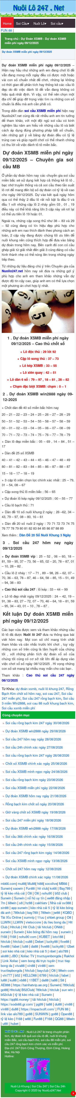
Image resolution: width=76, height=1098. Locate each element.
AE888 (6, 984)
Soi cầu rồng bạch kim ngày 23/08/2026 (34, 779)
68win (12, 902)
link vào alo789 (12, 1013)
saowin (18, 888)
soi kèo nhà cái (14, 951)
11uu (41, 917)
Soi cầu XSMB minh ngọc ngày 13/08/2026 (36, 860)
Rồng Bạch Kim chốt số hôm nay (37, 691)
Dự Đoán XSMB (31, 38)
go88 (4, 989)
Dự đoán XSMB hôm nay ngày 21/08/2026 (35, 795)
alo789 (63, 951)
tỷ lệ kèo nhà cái (13, 893)
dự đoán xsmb (26, 688)
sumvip (29, 917)
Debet (40, 941)
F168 (49, 1018)
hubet (15, 1023)
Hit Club (29, 926)
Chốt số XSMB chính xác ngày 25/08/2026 (36, 763)
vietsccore (34, 922)
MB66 (63, 883)
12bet (70, 946)
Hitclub (15, 926)
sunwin (6, 931)
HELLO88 (30, 975)
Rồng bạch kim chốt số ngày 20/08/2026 (34, 803)
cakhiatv (41, 902)
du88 (59, 1004)
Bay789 (65, 888)
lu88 (25, 946)
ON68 (59, 926)
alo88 (5, 955)
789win (46, 912)
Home (7, 23)
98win (70, 1018)
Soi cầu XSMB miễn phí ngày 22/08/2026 (35, 787)
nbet (53, 951)
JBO (15, 955)
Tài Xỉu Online (11, 917)
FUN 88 (7, 30)
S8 (62, 980)
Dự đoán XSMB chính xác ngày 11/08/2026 (36, 876)
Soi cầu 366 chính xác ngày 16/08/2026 (34, 836)
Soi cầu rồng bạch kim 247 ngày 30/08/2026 (37, 722)
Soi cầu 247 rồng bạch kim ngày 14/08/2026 (37, 852)
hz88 (29, 902)
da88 (35, 946)
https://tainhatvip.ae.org (30, 984)
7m (3, 902)
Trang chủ (11, 38)
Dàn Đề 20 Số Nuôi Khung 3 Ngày (45, 535)
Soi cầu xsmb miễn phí (18, 707)
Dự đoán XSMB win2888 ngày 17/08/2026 (35, 828)
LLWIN (6, 922)
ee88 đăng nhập (59, 897)
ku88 (14, 980)
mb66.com (8, 883)
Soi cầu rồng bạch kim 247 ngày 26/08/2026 (37, 755)
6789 (43, 975)
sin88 (5, 907)
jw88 (57, 912)
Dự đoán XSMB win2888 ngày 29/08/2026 (35, 730)
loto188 (58, 936)
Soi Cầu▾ (22, 23)
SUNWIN (42, 1013)
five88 (65, 941)
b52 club (61, 893)
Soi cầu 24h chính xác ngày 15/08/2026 (34, 844)
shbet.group (56, 917)
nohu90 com (28, 936)
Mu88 (31, 883)
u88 (6, 1023)
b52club (7, 994)
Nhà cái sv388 (61, 902)
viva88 (20, 965)
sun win (68, 989)
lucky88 (52, 941)
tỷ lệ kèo (7, 1018)
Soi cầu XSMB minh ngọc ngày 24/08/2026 (36, 771)
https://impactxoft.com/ (38, 1008)
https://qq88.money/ (16, 999)
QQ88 (60, 1018)
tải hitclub (44, 926)
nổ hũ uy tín (36, 897)
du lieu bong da (55, 922)
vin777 (8, 975)
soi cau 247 (51, 693)
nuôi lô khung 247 (51, 688)
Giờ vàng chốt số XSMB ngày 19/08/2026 (35, 812)
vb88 (23, 980)
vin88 (31, 965)
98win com (66, 970)
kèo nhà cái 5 (40, 907)
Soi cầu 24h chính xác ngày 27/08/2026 (34, 747)
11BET (34, 980)
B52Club (27, 989)
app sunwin (20, 907)
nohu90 (47, 893)
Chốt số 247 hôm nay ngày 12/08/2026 (33, 868)
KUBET (45, 936)
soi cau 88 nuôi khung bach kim (50, 703)
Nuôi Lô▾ (40, 23)
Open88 (67, 1013)
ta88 (54, 980)
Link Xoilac (11, 960)
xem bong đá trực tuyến (38, 960)
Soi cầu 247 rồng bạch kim (41, 698)
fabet (16, 946)
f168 (4, 936)
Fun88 (31, 888)
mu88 (22, 883)
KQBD (68, 912)
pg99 (40, 1004)
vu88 (29, 941)
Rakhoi (69, 955)
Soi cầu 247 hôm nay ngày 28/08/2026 (33, 739)
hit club (42, 888)
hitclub (6, 941)
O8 (30, 893)
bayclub (43, 970)
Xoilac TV (27, 955)
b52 (18, 975)
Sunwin (6, 888)
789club (19, 912)
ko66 (54, 888)
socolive (51, 883)
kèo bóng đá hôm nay (43, 931)
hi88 (40, 883)
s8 (21, 902)
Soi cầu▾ (57, 23)
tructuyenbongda (49, 955)
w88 (28, 1018)
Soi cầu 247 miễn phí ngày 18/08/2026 (33, 820)
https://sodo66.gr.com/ (17, 1004)
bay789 (33, 912)
